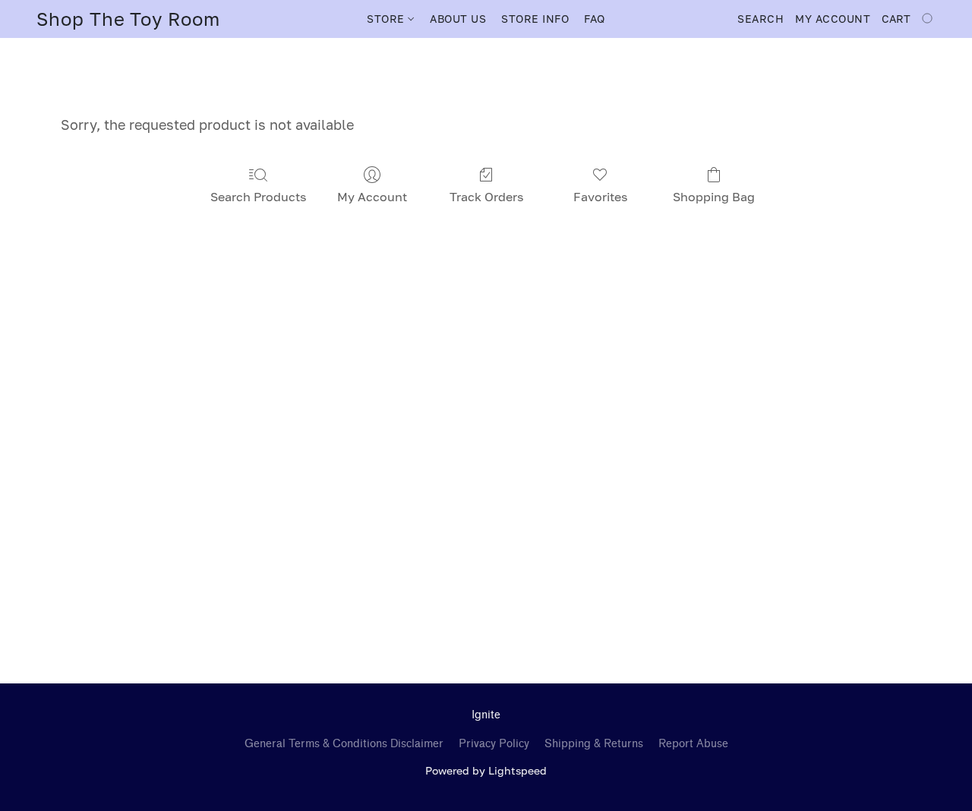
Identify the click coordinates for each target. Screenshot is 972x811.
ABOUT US (458, 18)
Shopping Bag (714, 196)
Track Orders (486, 196)
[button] (128, 19)
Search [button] (760, 18)
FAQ (594, 18)
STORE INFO (535, 18)
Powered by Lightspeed (486, 770)
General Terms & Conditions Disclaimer (344, 743)
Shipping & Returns (593, 743)
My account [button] (832, 18)
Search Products (258, 196)
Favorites (600, 196)
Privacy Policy (494, 743)
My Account (372, 196)
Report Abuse (693, 743)
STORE (387, 18)
